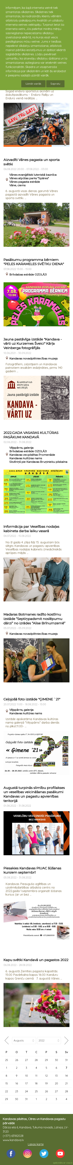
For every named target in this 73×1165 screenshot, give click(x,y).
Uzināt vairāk (33, 83)
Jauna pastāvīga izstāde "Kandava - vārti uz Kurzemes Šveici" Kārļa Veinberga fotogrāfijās (33, 343)
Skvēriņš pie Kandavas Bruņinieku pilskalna (38, 461)
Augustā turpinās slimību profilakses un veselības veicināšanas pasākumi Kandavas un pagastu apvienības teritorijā (34, 794)
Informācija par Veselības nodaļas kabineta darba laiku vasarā (31, 529)
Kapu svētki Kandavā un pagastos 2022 (36, 960)
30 (56, 1060)
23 (16, 1091)
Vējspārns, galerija (21, 447)
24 (26, 1091)
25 (6, 1060)
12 (46, 1075)
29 (46, 1060)
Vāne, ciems (17, 185)
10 (26, 1075)
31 (66, 1060)
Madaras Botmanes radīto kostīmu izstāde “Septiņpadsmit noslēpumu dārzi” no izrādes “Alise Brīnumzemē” (34, 618)
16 (16, 1083)
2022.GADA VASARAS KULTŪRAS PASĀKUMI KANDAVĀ (31, 435)
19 (46, 1083)
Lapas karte (36, 1144)
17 (26, 1083)
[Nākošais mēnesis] (66, 1040)
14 (66, 1075)
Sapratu (55, 83)
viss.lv (69, 1162)
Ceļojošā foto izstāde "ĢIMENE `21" (32, 699)
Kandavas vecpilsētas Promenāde (32, 454)
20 (56, 1083)
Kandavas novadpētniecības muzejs (33, 358)
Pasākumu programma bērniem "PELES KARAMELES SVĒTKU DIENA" (34, 262)
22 (6, 1091)
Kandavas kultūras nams (25, 458)
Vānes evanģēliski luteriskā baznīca (33, 174)
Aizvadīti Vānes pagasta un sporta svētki (32, 162)
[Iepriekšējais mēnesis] (6, 1040)
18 (36, 1083)
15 (6, 1083)
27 (26, 1060)
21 (66, 1083)
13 (56, 1075)
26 (16, 1060)
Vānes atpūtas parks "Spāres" (29, 178)
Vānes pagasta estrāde (24, 181)
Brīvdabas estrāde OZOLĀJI (28, 274)
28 (36, 1060)
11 (36, 1075)
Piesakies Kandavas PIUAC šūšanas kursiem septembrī (32, 870)
